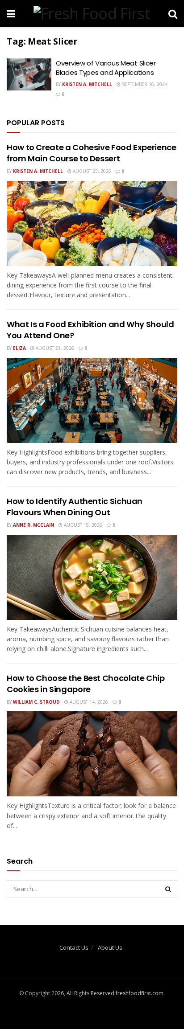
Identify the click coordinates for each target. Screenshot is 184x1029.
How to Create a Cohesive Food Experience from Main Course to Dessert (91, 153)
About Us (110, 947)
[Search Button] (168, 889)
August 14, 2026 (88, 702)
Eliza (19, 348)
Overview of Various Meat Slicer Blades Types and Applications (106, 67)
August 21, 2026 (54, 348)
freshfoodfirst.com (139, 993)
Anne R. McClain (33, 525)
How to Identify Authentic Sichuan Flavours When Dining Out (74, 507)
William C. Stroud (36, 702)
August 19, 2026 (82, 525)
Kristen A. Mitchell (87, 84)
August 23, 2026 (91, 171)
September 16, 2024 (144, 84)
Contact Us (73, 947)
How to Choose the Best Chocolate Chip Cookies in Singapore (86, 683)
